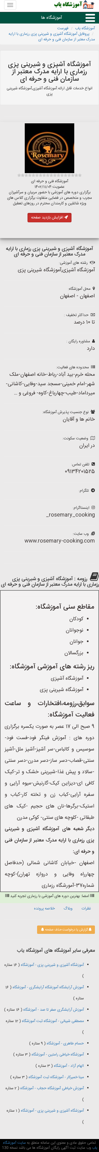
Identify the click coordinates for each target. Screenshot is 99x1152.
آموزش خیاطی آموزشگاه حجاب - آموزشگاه (51, 1088)
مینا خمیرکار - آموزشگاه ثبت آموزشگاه (56, 1077)
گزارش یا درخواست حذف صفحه (66, 929)
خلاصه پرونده (44, 908)
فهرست (62, 28)
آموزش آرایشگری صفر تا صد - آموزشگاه (53, 1010)
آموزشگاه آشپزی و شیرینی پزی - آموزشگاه (52, 965)
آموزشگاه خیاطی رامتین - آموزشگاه (57, 1054)
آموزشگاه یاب (85, 28)
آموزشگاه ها (51, 18)
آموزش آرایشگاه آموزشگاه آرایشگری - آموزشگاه (48, 987)
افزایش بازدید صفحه (47, 217)
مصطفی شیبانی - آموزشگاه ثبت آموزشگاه (52, 1021)
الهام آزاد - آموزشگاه (68, 1066)
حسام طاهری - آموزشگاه (65, 1043)
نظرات (86, 908)
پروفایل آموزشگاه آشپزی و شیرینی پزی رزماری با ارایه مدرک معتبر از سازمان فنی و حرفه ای (52, 37)
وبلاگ (68, 908)
